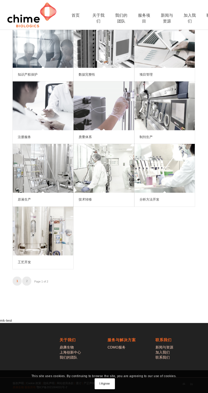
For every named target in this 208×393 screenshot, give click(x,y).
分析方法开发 (149, 199)
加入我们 (190, 18)
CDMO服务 (117, 347)
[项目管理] (164, 43)
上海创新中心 (70, 352)
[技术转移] (104, 168)
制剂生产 (146, 137)
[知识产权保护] (43, 43)
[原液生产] (43, 168)
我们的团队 (121, 18)
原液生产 (24, 199)
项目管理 (146, 74)
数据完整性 (87, 74)
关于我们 (98, 18)
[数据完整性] (104, 43)
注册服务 (24, 137)
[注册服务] (43, 105)
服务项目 (144, 18)
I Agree (104, 383)
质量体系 (85, 137)
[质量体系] (104, 105)
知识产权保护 (28, 74)
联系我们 (162, 357)
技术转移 (85, 199)
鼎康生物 (67, 347)
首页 (76, 15)
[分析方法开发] (164, 168)
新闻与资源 (167, 18)
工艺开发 (24, 262)
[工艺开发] (43, 231)
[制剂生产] (164, 105)
